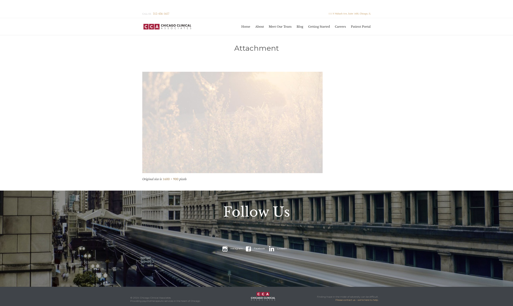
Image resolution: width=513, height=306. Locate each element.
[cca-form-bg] (256, 122)
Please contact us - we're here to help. (357, 299)
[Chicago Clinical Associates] (169, 26)
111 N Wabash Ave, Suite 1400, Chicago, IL (349, 13)
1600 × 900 (171, 179)
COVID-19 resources (170, 6)
